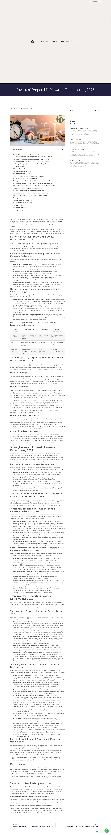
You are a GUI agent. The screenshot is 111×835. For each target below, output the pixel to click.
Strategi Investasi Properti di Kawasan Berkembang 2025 (28, 176)
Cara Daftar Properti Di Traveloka (24, 202)
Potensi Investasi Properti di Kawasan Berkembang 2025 (28, 154)
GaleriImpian (14, 404)
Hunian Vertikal (20, 166)
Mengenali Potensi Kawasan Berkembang (27, 178)
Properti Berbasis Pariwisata (23, 171)
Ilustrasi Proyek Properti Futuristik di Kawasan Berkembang (31, 195)
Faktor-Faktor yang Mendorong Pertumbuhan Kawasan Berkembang (34, 156)
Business (78, 41)
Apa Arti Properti (20, 205)
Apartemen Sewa (43, 41)
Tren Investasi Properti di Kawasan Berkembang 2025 (27, 188)
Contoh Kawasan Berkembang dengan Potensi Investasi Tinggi (32, 159)
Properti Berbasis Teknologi (23, 173)
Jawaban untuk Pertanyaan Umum (22, 200)
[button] (62, 149)
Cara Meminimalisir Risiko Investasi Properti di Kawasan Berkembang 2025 (36, 186)
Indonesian (94, 1)
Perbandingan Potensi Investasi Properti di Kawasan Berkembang (33, 161)
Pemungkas (16, 198)
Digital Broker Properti (21, 207)
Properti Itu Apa (20, 210)
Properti (54, 41)
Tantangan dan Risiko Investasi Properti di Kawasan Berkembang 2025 (32, 181)
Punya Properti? (65, 41)
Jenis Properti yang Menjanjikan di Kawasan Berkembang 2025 (30, 164)
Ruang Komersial (20, 169)
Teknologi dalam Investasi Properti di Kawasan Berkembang (32, 193)
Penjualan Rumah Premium (30, 708)
